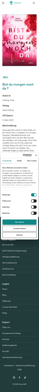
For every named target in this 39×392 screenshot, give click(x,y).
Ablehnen (19, 235)
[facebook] (20, 377)
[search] (34, 3)
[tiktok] (25, 377)
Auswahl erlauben (19, 228)
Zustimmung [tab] (6, 161)
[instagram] (14, 377)
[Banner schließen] (36, 155)
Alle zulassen (19, 222)
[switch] (34, 201)
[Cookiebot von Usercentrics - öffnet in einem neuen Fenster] (24, 155)
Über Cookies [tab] (32, 161)
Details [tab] (19, 161)
